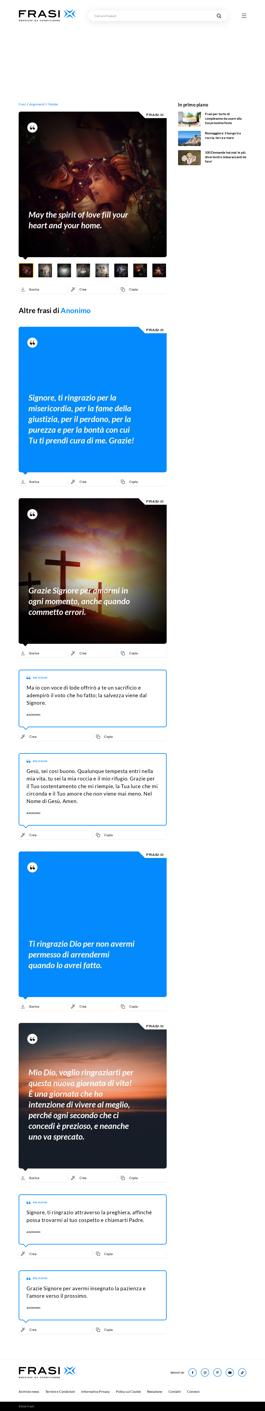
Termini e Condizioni (60, 1391)
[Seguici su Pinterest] (217, 1372)
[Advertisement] (132, 53)
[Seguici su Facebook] (192, 1372)
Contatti (175, 1391)
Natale (53, 104)
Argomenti (37, 104)
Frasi (22, 104)
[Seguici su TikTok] (242, 1372)
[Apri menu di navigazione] (244, 16)
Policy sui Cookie (128, 1391)
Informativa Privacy (95, 1391)
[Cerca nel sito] (219, 16)
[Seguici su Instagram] (205, 1372)
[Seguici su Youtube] (230, 1372)
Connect (193, 1391)
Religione (40, 677)
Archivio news (29, 1391)
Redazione (154, 1391)
